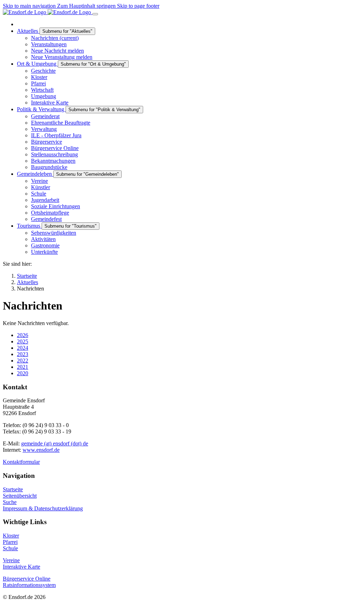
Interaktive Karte (21, 567)
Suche (10, 502)
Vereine (11, 560)
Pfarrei (10, 542)
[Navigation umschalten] (95, 14)
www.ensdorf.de (41, 450)
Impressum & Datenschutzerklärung (43, 508)
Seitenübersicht (20, 496)
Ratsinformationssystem (29, 585)
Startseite (13, 489)
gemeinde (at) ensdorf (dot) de (54, 443)
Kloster (11, 536)
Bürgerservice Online (26, 579)
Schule (10, 548)
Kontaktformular (21, 462)
